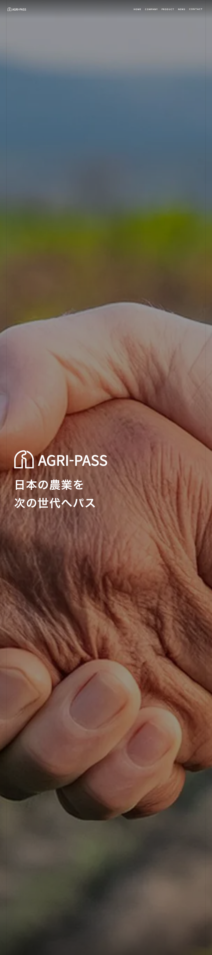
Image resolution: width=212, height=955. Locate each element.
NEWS (181, 9)
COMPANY (151, 9)
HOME (137, 9)
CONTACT (196, 9)
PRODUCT (168, 9)
